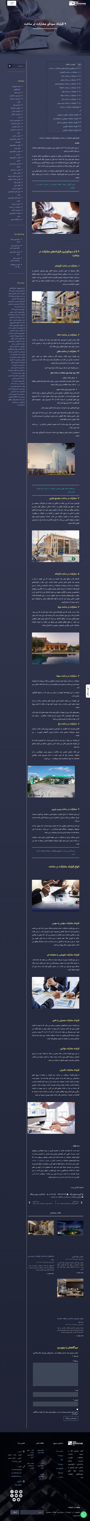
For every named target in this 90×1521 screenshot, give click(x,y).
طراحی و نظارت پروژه (14, 176)
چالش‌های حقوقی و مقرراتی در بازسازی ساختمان (16, 402)
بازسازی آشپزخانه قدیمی (18, 300)
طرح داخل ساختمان (18, 363)
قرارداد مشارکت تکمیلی (70, 130)
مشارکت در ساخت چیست (47, 184)
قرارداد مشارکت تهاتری (70, 126)
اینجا (43, 851)
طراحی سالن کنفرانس (18, 345)
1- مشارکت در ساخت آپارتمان (69, 72)
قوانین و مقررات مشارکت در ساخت (43, 1160)
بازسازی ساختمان (15, 95)
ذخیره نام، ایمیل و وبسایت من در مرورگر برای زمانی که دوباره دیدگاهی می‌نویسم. (55, 1413)
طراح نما (19, 328)
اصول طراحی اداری (16, 291)
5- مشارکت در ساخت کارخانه (68, 87)
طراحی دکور (18, 330)
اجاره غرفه (17, 92)
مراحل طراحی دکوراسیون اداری (18, 379)
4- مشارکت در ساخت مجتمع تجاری (66, 84)
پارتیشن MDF (19, 397)
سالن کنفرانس (16, 126)
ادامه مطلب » (79, 1273)
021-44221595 (17, 1470)
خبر (19, 117)
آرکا (74, 1170)
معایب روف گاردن (77, 1256)
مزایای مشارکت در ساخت (53, 851)
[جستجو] (10, 66)
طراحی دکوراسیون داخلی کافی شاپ (17, 339)
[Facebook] (20, 1491)
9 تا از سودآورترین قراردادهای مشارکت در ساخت (64, 68)
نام (76, 1390)
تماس (34, 1173)
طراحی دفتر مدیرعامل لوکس (15, 259)
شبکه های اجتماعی (65, 1177)
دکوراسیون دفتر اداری (15, 240)
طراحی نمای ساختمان (17, 357)
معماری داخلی (16, 210)
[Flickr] (18, 1499)
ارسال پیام (18, 1484)
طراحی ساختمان (15, 170)
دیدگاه (75, 1361)
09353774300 (16, 1476)
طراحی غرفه (17, 173)
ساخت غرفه (13, 314)
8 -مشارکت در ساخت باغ (70, 99)
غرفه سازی (17, 185)
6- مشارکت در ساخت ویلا (70, 91)
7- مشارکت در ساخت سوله (69, 95)
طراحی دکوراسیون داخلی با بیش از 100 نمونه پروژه (16, 333)
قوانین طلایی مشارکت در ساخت (53, 488)
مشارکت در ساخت (73, 274)
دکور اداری (19, 307)
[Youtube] (16, 1495)
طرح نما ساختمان (18, 366)
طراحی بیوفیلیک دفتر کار (15, 265)
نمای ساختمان (18, 393)
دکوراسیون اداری (18, 309)
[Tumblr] (12, 1495)
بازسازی (21, 299)
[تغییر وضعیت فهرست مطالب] (78, 65)
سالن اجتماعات (15, 123)
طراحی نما (13, 352)
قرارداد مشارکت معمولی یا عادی (67, 122)
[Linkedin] (16, 1491)
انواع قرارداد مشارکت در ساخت (69, 107)
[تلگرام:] (24, 1481)
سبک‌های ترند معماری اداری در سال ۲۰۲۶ (17, 320)
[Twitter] (14, 1499)
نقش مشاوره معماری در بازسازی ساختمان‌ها (17, 387)
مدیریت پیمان (16, 204)
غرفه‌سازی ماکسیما (18, 375)
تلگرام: (19, 1481)
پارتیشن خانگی (15, 114)
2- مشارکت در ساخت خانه (69, 76)
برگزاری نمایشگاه (15, 108)
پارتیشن (12, 394)
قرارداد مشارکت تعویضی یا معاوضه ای (65, 118)
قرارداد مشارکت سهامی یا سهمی (67, 114)
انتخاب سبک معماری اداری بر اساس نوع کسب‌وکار (17, 294)
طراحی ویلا (17, 182)
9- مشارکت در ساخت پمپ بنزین (67, 103)
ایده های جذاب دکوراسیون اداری (15, 246)
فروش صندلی (16, 188)
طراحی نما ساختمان (18, 354)
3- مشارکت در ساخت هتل (69, 80)
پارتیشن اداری (16, 111)
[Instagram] (12, 1491)
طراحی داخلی (16, 136)
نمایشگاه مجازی (15, 219)
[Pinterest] (20, 1495)
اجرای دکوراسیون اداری (15, 253)
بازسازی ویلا (16, 105)
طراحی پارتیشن (19, 360)
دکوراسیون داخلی (15, 120)
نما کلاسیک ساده (17, 390)
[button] (73, 3)
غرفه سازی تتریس (18, 373)
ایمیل (75, 1400)
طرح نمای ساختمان (18, 369)
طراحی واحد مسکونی (14, 179)
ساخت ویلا (20, 317)
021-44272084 (16, 1473)
